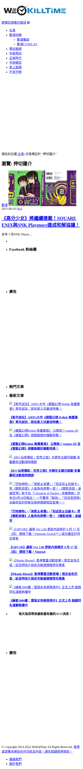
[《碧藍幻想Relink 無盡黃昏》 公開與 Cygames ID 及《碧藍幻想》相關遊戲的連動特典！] (45, 435)
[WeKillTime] (35, 18)
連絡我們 (15, 759)
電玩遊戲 (15, 48)
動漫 (5, 205)
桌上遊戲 (15, 67)
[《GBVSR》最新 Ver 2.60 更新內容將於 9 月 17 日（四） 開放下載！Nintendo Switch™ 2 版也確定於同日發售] (45, 538)
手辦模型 (15, 62)
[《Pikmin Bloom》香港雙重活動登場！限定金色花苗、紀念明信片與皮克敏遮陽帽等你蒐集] (45, 565)
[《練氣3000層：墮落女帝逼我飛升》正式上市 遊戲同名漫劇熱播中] (45, 592)
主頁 (12, 30)
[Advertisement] (41, 113)
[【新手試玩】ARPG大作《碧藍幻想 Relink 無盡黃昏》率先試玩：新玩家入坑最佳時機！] (45, 408)
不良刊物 (15, 72)
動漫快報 (15, 35)
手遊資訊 (15, 53)
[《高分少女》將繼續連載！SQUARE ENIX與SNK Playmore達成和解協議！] (42, 205)
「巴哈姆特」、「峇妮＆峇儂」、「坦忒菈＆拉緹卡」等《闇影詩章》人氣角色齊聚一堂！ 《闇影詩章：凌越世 (45, 516)
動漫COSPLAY (27, 44)
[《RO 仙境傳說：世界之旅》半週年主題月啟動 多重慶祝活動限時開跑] (45, 462)
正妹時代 (15, 58)
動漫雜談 (23, 39)
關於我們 (15, 764)
